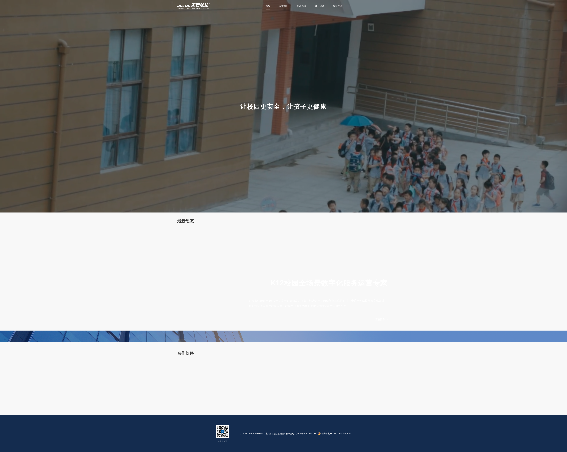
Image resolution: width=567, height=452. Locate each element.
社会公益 (319, 5)
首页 (268, 5)
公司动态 (337, 5)
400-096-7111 (256, 433)
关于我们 (283, 5)
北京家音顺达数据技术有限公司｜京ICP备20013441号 (290, 433)
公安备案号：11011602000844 (336, 433)
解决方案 (301, 5)
